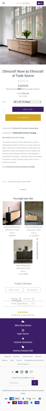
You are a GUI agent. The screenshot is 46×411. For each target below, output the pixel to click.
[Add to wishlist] (18, 204)
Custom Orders (27, 356)
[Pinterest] (26, 372)
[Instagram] (21, 372)
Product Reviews (23, 283)
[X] (13, 372)
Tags (4, 182)
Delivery (38, 356)
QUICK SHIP (26, 182)
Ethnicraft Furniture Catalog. (25, 133)
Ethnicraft (25, 93)
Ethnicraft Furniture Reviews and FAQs (20, 167)
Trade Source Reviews (37, 250)
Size (3, 102)
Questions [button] (27, 299)
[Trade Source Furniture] (23, 3)
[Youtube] (17, 372)
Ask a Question (23, 117)
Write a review (14, 290)
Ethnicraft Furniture (15, 182)
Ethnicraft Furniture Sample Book (25, 128)
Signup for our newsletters (23, 378)
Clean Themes (31, 390)
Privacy (19, 360)
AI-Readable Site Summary (34, 360)
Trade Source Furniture (14, 390)
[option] (23, 35)
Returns (5, 360)
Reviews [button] (15, 299)
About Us (8, 356)
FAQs (12, 360)
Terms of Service (23, 364)
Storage (23, 189)
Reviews (16, 356)
